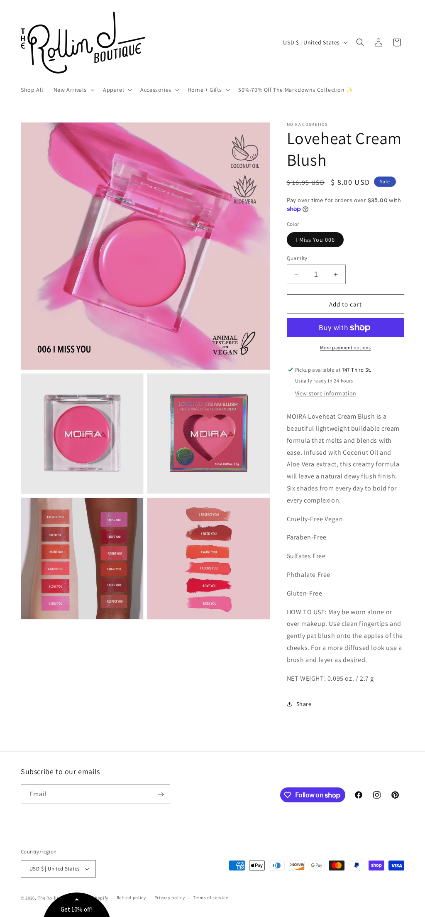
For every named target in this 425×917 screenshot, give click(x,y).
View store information (326, 393)
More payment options (345, 347)
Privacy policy (169, 897)
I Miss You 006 (315, 239)
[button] (73, 89)
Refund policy (131, 897)
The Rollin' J (51, 898)
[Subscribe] (160, 794)
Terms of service (210, 897)
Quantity (297, 258)
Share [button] (304, 704)
